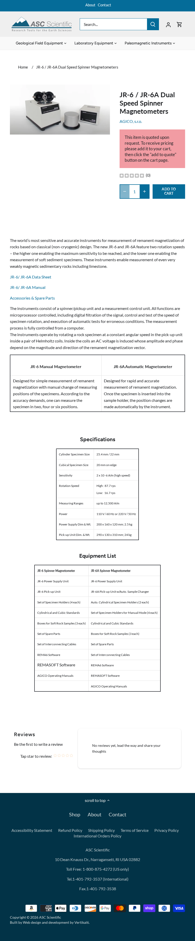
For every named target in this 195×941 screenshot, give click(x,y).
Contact (104, 5)
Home (23, 67)
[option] (60, 110)
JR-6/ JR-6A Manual (27, 287)
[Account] (168, 24)
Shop (74, 814)
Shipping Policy (101, 830)
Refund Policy (70, 830)
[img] (132, 175)
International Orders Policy (97, 835)
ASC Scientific (50, 917)
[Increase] (144, 192)
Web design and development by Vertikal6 (56, 922)
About (90, 5)
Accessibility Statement (31, 830)
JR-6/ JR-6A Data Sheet (30, 276)
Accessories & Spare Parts (32, 297)
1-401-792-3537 (87, 879)
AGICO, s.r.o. (131, 121)
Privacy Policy (166, 830)
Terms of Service (135, 830)
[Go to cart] (179, 24)
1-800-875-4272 (97, 869)
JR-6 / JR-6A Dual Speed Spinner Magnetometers (77, 67)
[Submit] (153, 24)
